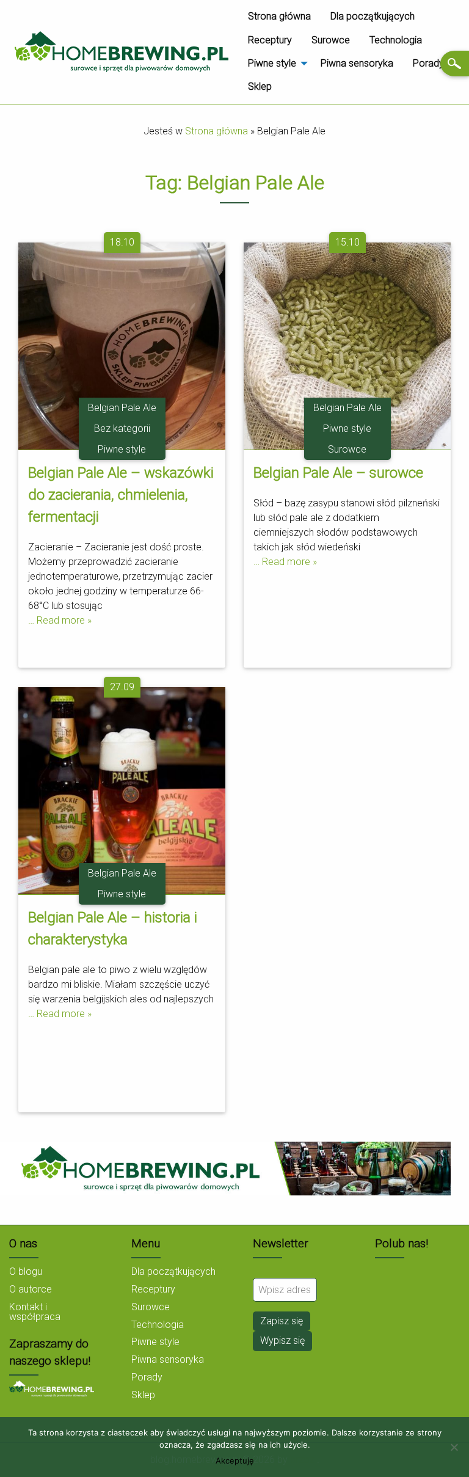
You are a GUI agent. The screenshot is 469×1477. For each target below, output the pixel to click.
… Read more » (60, 620)
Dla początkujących (372, 16)
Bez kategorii (122, 428)
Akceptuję (235, 1461)
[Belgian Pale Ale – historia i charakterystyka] (121, 789)
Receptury (270, 40)
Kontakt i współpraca (34, 1311)
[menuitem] (279, 16)
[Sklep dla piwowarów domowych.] (51, 1388)
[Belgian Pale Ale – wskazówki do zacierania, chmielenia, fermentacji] (121, 345)
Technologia (395, 40)
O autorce (30, 1289)
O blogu (25, 1271)
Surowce (330, 40)
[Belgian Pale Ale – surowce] (347, 345)
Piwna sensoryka (357, 63)
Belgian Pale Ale (122, 408)
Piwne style (272, 63)
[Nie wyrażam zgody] (454, 1447)
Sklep (260, 86)
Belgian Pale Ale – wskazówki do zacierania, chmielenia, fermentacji (121, 494)
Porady (428, 63)
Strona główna (279, 16)
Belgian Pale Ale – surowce (338, 472)
